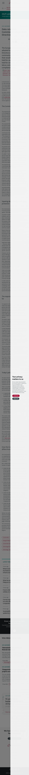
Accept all (16, 395)
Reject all (16, 398)
